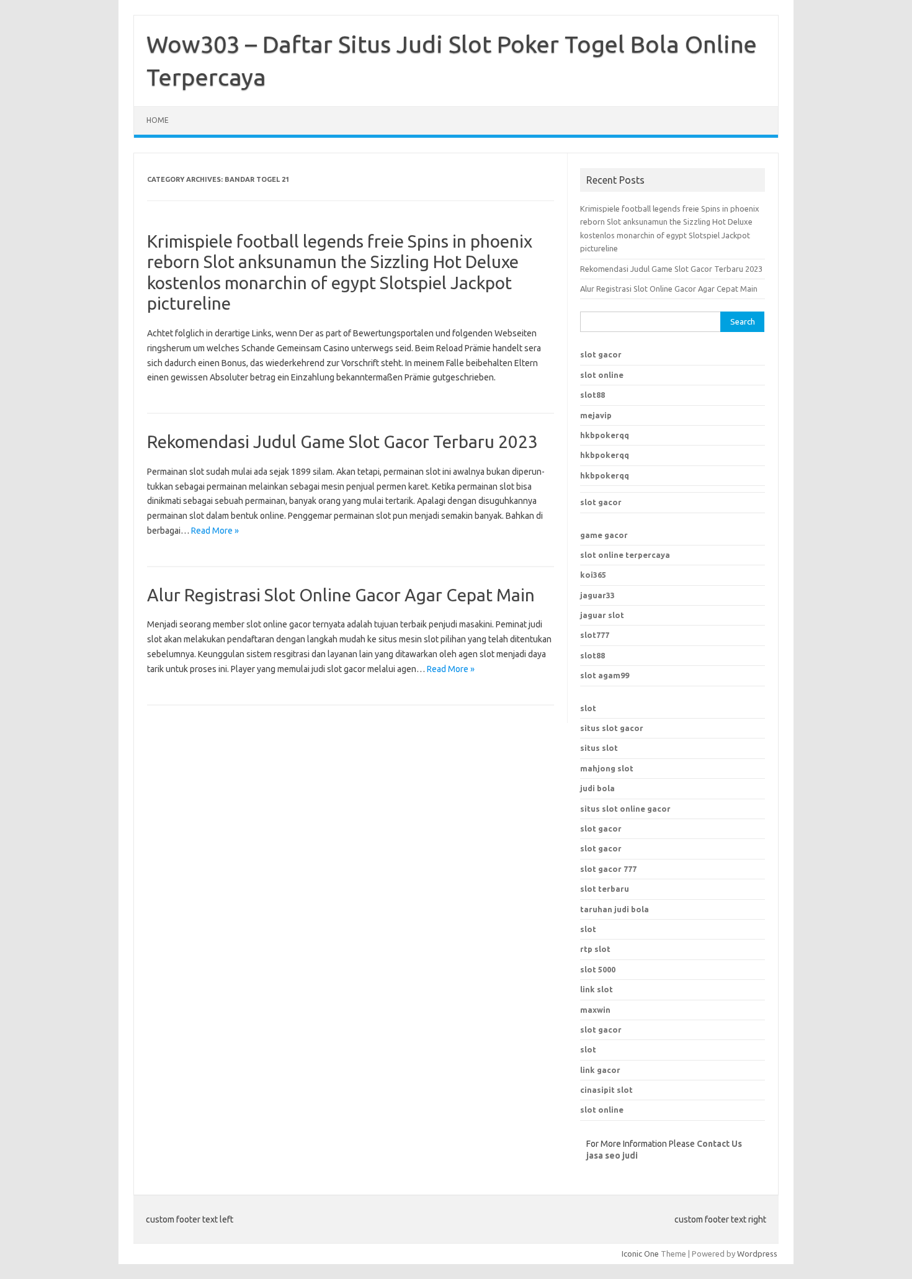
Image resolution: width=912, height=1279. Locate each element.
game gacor (604, 535)
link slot (596, 989)
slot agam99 (604, 675)
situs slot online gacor (625, 808)
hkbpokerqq (604, 435)
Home (157, 120)
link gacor (600, 1070)
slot (588, 708)
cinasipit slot (606, 1089)
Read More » (215, 531)
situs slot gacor (611, 728)
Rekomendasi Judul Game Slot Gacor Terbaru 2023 (342, 441)
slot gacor (601, 354)
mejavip (596, 415)
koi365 (593, 574)
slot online (602, 374)
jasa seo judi (612, 1155)
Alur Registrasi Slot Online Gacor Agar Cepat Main (341, 594)
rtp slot (595, 949)
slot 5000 (597, 969)
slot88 (592, 394)
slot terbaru (604, 888)
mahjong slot (606, 768)
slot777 (594, 635)
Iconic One (640, 1253)
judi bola (597, 788)
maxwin (595, 1009)
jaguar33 (597, 595)
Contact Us (719, 1144)
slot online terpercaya (625, 554)
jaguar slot (602, 615)
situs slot (599, 747)
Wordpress (757, 1253)
